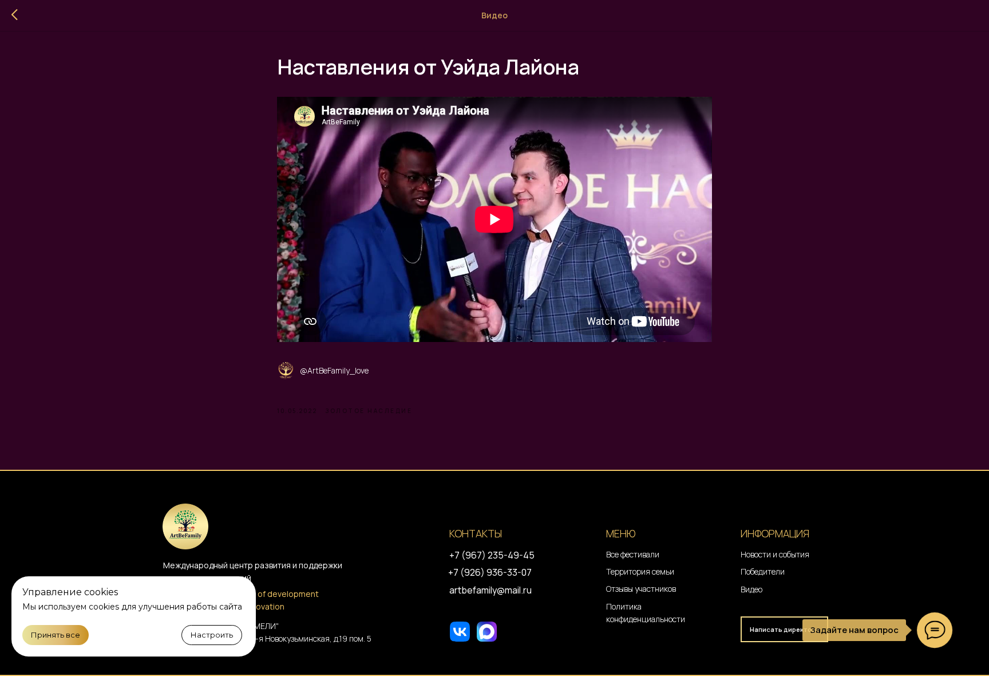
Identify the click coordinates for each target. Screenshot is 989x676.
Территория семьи (640, 571)
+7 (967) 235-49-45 (492, 555)
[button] (784, 629)
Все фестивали (632, 554)
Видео (751, 589)
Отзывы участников (641, 588)
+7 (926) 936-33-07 (490, 572)
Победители (763, 571)
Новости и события (775, 554)
